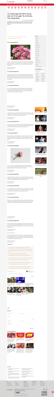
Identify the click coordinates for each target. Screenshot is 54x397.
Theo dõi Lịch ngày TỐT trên (26, 20)
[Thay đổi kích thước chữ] (21, 20)
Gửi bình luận (32, 328)
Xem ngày (10, 4)
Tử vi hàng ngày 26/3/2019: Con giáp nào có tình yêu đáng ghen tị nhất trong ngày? (19, 262)
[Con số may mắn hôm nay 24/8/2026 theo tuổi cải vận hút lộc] (20, 335)
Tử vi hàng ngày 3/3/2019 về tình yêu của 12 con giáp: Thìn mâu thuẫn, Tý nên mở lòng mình (13, 374)
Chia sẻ (45, 111)
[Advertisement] (19, 30)
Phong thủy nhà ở (25, 385)
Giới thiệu (15, 395)
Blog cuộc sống (34, 4)
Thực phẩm (37, 79)
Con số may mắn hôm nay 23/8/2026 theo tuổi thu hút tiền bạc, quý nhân (29, 339)
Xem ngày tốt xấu (9, 382)
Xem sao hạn (37, 38)
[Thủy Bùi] (27, 271)
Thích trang (38, 111)
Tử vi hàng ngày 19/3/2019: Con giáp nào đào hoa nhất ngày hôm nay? (18, 253)
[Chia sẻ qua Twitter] (9, 271)
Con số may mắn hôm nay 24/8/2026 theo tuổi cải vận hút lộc (20, 339)
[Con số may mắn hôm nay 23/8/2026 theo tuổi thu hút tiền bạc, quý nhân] (29, 335)
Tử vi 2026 (16, 382)
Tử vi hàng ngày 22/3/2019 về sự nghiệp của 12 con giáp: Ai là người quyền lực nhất (19, 247)
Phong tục (41, 4)
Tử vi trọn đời (37, 64)
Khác (43, 4)
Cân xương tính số (37, 60)
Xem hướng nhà (25, 382)
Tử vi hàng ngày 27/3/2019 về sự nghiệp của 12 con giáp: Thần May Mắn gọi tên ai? (19, 268)
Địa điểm (43, 79)
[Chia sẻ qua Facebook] (7, 271)
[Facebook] (43, 389)
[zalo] (11, 271)
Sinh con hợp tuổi (37, 47)
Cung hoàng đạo (18, 4)
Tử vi (12, 4)
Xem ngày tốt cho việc (9, 385)
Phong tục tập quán (42, 382)
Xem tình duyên (37, 49)
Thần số (38, 4)
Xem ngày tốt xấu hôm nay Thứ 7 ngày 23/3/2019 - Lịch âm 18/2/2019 (17, 36)
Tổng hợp (43, 81)
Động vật (43, 73)
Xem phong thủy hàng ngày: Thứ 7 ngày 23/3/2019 (14, 38)
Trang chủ (8, 11)
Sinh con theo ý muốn (38, 62)
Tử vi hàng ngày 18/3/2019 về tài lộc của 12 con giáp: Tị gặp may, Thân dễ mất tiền (19, 255)
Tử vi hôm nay (33, 382)
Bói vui (14, 4)
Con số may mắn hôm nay (38, 66)
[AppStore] (44, 395)
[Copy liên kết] (14, 271)
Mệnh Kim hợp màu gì (26, 386)
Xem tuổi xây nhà (37, 51)
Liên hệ (27, 395)
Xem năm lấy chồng (37, 45)
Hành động (43, 76)
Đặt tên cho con (37, 53)
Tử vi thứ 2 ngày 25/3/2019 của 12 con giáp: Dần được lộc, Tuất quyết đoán (18, 259)
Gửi (33, 319)
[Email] (12, 271)
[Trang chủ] (7, 4)
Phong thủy (22, 4)
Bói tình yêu (33, 385)
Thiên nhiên (37, 76)
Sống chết (37, 81)
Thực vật (37, 73)
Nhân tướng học (26, 4)
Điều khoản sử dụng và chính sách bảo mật (21, 395)
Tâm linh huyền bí (42, 385)
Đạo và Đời (30, 4)
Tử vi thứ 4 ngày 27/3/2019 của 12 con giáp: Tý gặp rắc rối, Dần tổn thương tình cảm (20, 266)
